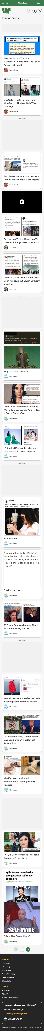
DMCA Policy (38, 1027)
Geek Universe (8, 977)
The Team (6, 990)
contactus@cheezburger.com (16, 1014)
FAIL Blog (6, 967)
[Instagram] (29, 11)
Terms (20, 1027)
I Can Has (6, 963)
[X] (40, 11)
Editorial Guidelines (10, 997)
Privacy (25, 1027)
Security (31, 1027)
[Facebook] (35, 11)
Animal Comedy (8, 974)
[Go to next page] (28, 949)
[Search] (7, 3)
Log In (39, 3)
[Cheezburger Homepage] (22, 1019)
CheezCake (6, 981)
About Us (5, 994)
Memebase (22, 3)
